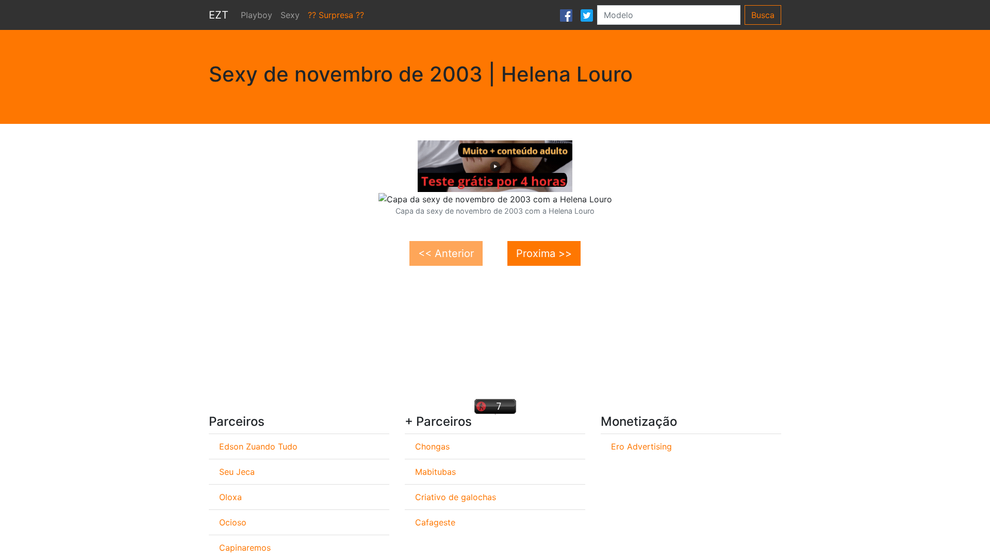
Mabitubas (435, 472)
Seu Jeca (237, 472)
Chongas (432, 446)
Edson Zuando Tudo (258, 446)
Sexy (290, 15)
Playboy (256, 15)
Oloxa (230, 497)
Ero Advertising (641, 446)
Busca (762, 15)
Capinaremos (245, 547)
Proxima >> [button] (544, 253)
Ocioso (232, 522)
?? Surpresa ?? (336, 15)
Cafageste (435, 522)
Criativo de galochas (455, 497)
